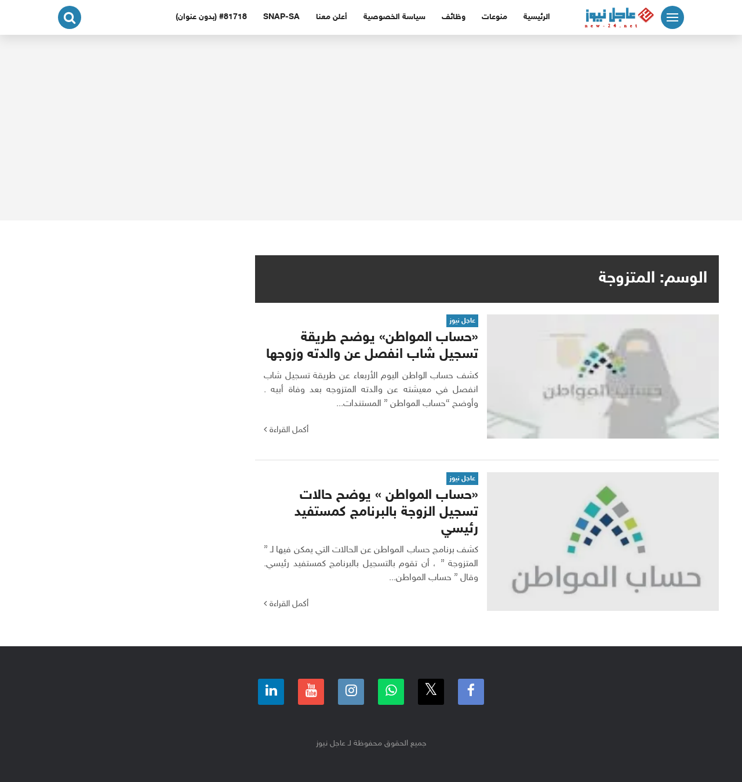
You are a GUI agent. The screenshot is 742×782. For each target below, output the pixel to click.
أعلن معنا (331, 17)
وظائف (453, 17)
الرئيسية (536, 17)
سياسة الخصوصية (394, 17)
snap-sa (281, 17)
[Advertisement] (371, 127)
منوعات (494, 17)
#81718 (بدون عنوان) (211, 17)
